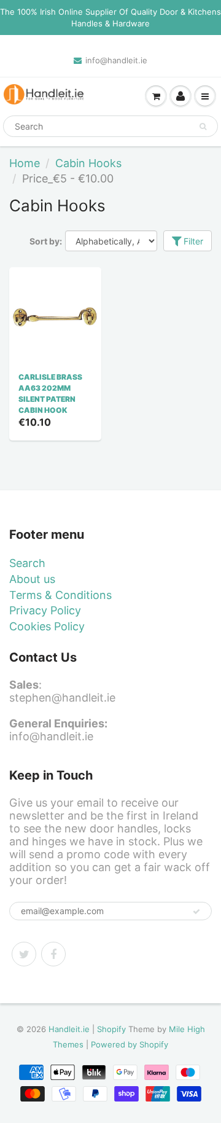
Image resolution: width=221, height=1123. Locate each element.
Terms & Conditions (60, 595)
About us (32, 579)
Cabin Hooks (88, 163)
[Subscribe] (196, 911)
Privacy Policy (45, 610)
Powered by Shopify (129, 1044)
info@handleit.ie (116, 60)
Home (24, 163)
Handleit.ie (70, 1029)
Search (27, 563)
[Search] (203, 126)
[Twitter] (24, 954)
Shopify (111, 1029)
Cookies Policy (47, 626)
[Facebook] (53, 954)
